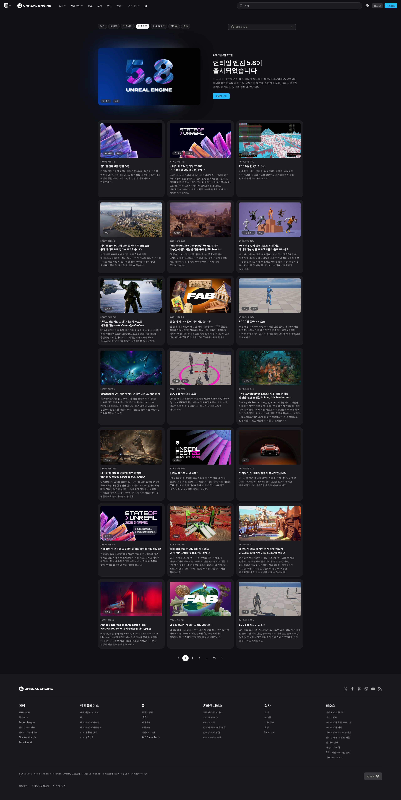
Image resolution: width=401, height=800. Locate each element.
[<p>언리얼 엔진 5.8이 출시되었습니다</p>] (200, 76)
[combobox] (263, 26)
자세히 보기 (221, 96)
